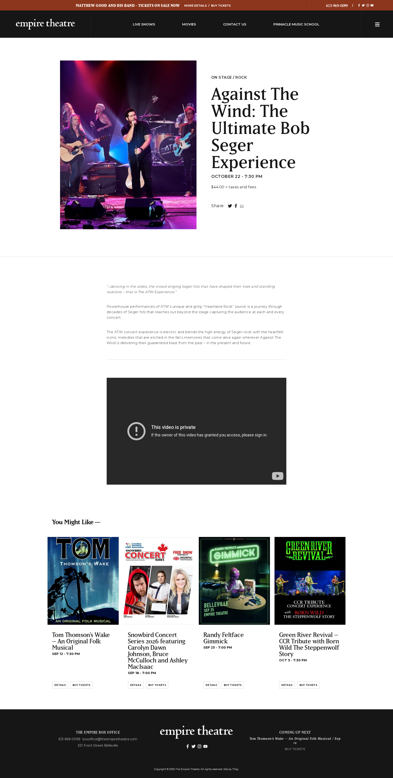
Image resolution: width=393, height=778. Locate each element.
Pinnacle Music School (296, 24)
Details (60, 685)
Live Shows (144, 24)
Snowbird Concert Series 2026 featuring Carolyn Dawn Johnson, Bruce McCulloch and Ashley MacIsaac (158, 650)
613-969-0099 (337, 5)
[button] (377, 24)
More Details (195, 5)
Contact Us (234, 24)
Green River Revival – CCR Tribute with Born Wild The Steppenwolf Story (309, 644)
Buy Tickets (221, 5)
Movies (189, 24)
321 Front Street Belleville (98, 745)
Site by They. (231, 769)
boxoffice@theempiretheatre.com (110, 739)
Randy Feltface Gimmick (223, 638)
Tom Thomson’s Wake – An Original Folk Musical (81, 641)
